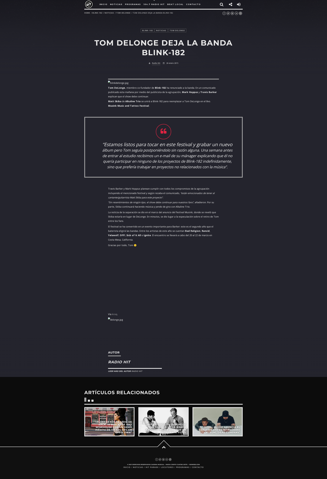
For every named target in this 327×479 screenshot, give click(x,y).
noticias (109, 13)
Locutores (167, 467)
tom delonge (123, 13)
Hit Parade (152, 467)
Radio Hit (156, 63)
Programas (183, 467)
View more (109, 421)
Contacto (198, 467)
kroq (114, 314)
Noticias (138, 467)
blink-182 (97, 13)
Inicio (127, 467)
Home (87, 13)
